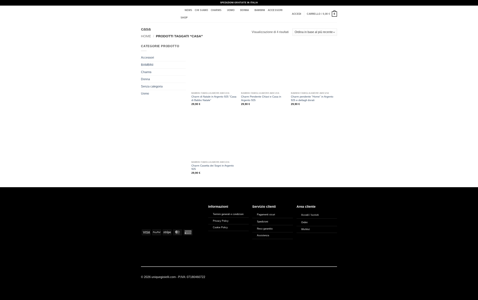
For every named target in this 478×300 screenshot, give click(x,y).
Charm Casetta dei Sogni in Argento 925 (212, 167)
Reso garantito (265, 228)
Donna (244, 10)
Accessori (275, 10)
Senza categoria (152, 86)
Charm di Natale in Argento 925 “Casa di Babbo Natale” (213, 98)
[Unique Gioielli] (157, 14)
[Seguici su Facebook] (325, 277)
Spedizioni (262, 221)
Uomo (231, 10)
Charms (216, 10)
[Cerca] (180, 10)
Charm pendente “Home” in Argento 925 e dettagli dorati (312, 98)
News (188, 10)
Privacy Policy (221, 220)
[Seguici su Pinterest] (334, 277)
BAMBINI (259, 10)
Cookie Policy (220, 227)
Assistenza (263, 235)
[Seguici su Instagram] (330, 277)
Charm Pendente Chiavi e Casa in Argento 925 (261, 98)
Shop (184, 17)
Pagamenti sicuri (266, 214)
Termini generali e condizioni (228, 214)
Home (146, 36)
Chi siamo (201, 10)
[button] (296, 14)
